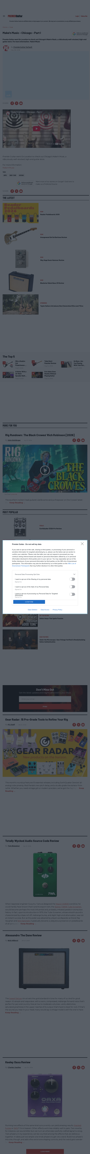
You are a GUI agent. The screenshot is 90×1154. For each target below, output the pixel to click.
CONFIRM (29, 602)
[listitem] (45, 574)
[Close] (83, 544)
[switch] (72, 579)
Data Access (45, 610)
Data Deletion (32, 610)
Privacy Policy (57, 610)
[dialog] (45, 577)
